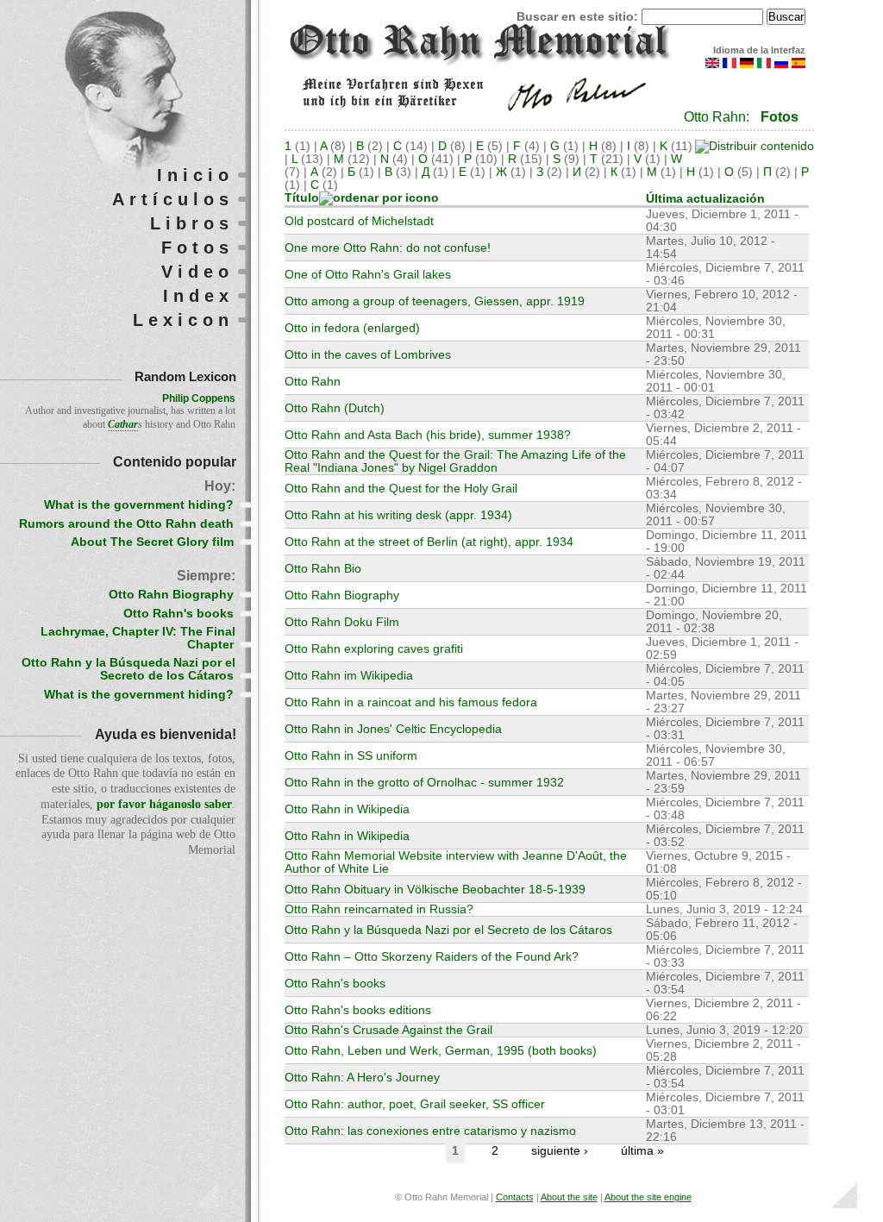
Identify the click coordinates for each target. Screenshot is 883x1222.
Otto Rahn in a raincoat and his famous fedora (411, 702)
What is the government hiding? (139, 504)
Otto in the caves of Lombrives (368, 354)
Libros (192, 223)
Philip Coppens (198, 398)
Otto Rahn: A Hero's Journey (362, 1077)
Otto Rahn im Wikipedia (349, 675)
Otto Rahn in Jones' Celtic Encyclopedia (393, 729)
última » (642, 1150)
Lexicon (183, 319)
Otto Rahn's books (335, 983)
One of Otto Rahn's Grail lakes (368, 274)
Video (197, 271)
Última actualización (705, 198)
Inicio (195, 175)
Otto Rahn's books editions (358, 1010)
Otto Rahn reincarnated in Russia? (379, 909)
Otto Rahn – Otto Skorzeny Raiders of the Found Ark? (432, 956)
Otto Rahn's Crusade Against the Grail (388, 1030)
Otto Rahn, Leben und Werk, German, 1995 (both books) (441, 1050)
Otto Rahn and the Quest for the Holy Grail (401, 488)
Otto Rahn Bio (323, 568)
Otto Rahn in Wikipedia (347, 809)
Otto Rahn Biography (342, 595)
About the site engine (648, 1197)
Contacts (515, 1197)
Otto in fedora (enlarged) (352, 328)
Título (302, 197)
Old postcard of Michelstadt (359, 221)
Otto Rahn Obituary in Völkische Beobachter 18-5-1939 (435, 889)
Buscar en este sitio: (579, 16)
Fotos (779, 117)
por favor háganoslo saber (164, 804)
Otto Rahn (313, 381)
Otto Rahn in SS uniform (351, 755)
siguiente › (559, 1150)
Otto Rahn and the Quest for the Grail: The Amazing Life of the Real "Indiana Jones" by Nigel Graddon (455, 461)
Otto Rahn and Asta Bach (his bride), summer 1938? (428, 435)
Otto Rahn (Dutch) (335, 408)
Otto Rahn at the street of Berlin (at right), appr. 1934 (429, 542)
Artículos (173, 199)
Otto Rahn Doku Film (342, 622)
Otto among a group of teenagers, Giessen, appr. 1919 (435, 301)
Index (198, 295)
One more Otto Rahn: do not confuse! (388, 247)
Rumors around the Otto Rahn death (126, 523)
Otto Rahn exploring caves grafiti (374, 648)
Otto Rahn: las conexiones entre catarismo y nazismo (430, 1131)
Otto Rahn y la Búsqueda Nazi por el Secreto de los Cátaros (448, 930)
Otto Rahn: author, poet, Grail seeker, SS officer (415, 1104)
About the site (569, 1197)
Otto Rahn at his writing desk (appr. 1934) (398, 515)
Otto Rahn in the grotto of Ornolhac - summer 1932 (424, 782)
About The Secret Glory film (152, 542)
